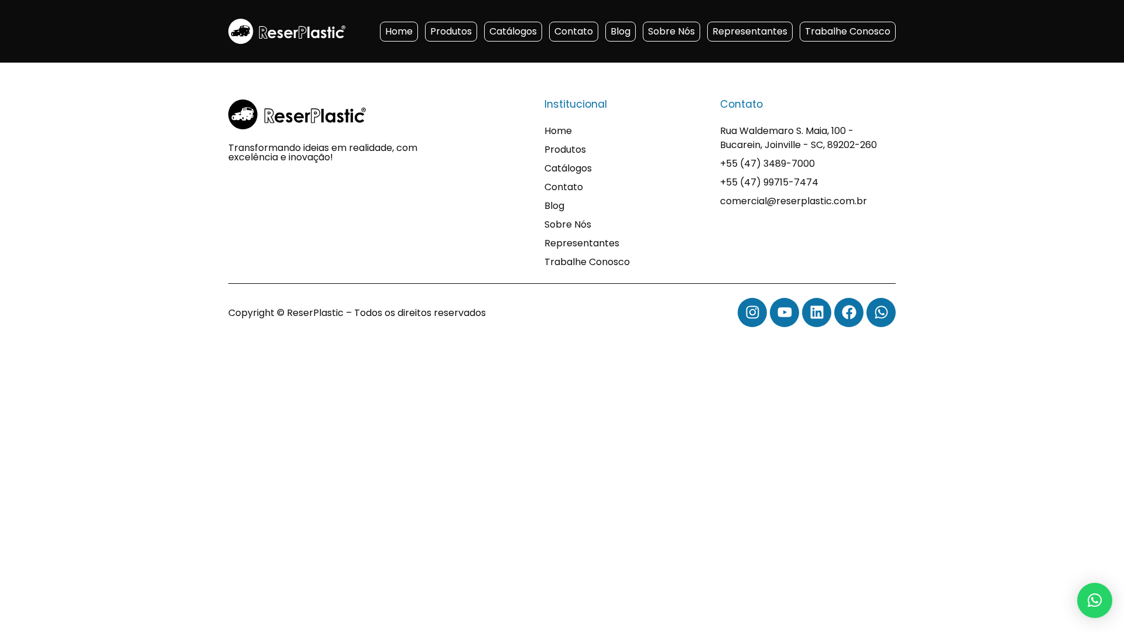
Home (399, 31)
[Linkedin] (816, 312)
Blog (620, 31)
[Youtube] (784, 312)
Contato (573, 31)
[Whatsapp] (881, 312)
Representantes (749, 31)
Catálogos (513, 31)
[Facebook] (848, 312)
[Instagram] (752, 312)
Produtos (451, 31)
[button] (1094, 600)
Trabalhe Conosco (847, 31)
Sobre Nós (671, 31)
